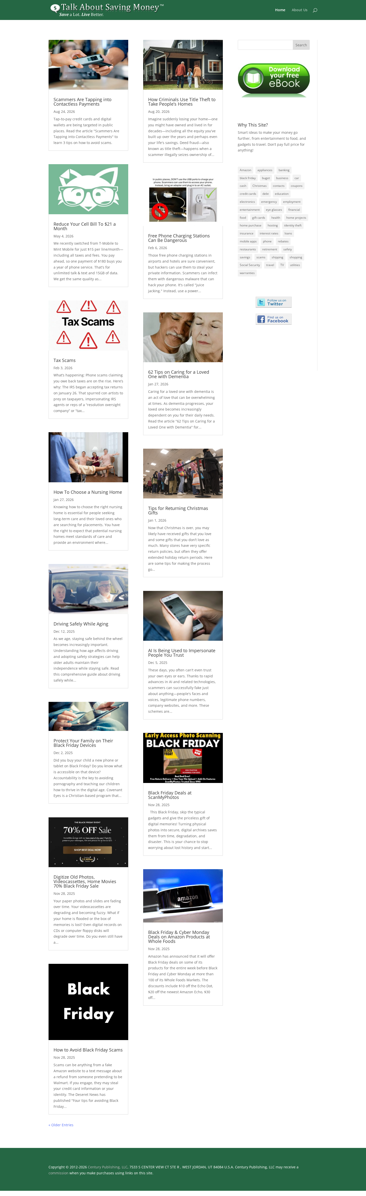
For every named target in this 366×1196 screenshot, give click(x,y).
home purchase (250, 225)
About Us (299, 10)
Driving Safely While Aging (81, 624)
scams (260, 257)
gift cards (258, 217)
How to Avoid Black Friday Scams (88, 1050)
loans (288, 233)
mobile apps (248, 241)
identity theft (293, 225)
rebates (283, 241)
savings (245, 257)
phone (267, 241)
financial (294, 210)
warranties (247, 273)
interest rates (269, 233)
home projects (296, 217)
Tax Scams (65, 360)
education (282, 194)
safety (287, 249)
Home (280, 10)
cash (243, 186)
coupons (297, 186)
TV (282, 265)
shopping (296, 257)
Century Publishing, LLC (107, 1167)
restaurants (248, 249)
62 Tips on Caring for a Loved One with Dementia (178, 374)
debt (265, 194)
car (297, 178)
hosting (273, 225)
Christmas (259, 186)
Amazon (245, 170)
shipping (277, 257)
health (275, 217)
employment (292, 202)
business (282, 178)
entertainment (250, 210)
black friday (248, 178)
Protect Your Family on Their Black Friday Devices (83, 743)
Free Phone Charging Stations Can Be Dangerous (179, 238)
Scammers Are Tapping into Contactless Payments (83, 101)
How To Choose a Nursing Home (88, 492)
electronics (247, 202)
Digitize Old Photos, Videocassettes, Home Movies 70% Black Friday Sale (85, 881)
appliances (264, 170)
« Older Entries (61, 1125)
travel (270, 265)
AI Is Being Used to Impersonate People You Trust (181, 652)
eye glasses (274, 210)
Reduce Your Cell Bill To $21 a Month (85, 226)
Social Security (250, 265)
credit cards (248, 194)
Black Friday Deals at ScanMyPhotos (169, 795)
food (243, 217)
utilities (295, 265)
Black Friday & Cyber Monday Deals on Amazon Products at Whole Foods (179, 936)
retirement (269, 249)
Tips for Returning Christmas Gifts (178, 510)
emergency (269, 202)
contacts (279, 186)
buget (266, 178)
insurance (246, 233)
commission (58, 1173)
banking (284, 170)
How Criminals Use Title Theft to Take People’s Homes (182, 101)
